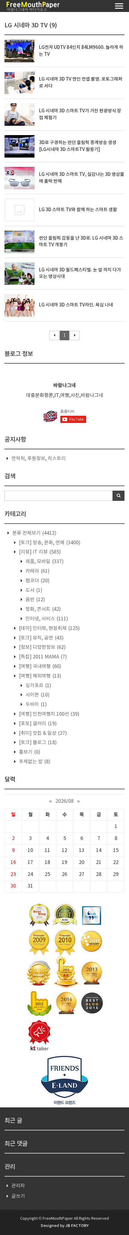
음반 (34, 599)
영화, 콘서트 (42, 609)
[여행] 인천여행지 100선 (49, 714)
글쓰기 (18, 1196)
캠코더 (37, 581)
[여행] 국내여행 (39, 666)
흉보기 (29, 752)
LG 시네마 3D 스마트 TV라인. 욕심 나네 (76, 305)
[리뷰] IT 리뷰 (39, 552)
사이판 (37, 695)
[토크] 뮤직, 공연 (41, 638)
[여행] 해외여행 (39, 676)
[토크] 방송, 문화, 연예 (49, 542)
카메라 (37, 571)
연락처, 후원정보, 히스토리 (38, 458)
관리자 (18, 1186)
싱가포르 (37, 685)
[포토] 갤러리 (37, 723)
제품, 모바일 (44, 561)
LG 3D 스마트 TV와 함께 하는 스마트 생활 (78, 209)
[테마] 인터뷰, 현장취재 (49, 628)
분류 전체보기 (33, 533)
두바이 (35, 704)
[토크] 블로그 (37, 742)
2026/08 (65, 801)
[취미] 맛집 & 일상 (42, 733)
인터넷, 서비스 (46, 619)
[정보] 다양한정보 (42, 647)
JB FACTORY (76, 1225)
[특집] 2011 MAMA (42, 657)
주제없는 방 (34, 761)
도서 (33, 590)
